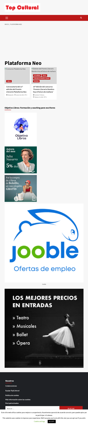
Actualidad (37, 75)
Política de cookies (12, 395)
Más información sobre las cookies (17, 399)
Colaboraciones (11, 386)
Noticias (36, 81)
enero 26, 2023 (20, 95)
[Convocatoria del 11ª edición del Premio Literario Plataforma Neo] (17, 75)
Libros (9, 81)
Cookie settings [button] (39, 421)
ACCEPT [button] (51, 421)
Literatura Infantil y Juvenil (41, 78)
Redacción (11, 95)
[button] (7, 17)
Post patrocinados (12, 403)
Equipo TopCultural (12, 391)
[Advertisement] (44, 43)
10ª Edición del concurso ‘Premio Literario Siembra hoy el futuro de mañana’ (43, 89)
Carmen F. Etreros (39, 95)
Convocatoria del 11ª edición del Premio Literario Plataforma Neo (16, 89)
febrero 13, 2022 (39, 97)
